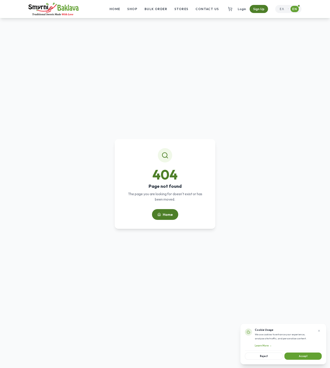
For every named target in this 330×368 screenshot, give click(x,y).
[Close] (319, 330)
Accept (303, 356)
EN (294, 9)
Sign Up (258, 9)
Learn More (263, 345)
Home (168, 214)
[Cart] (230, 9)
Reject (264, 356)
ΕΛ (282, 9)
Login (242, 9)
